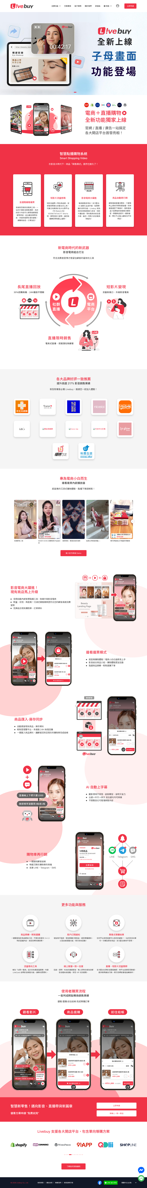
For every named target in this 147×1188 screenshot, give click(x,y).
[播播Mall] (61, 452)
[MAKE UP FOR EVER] (73, 408)
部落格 (97, 6)
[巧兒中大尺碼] (99, 430)
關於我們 (88, 6)
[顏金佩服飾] (48, 430)
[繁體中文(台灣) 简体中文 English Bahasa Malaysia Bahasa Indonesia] (127, 1183)
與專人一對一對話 (116, 1113)
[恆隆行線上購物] (48, 408)
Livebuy (22, 6)
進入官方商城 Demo (73, 553)
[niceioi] (99, 408)
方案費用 (67, 6)
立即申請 (130, 6)
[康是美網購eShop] (22, 408)
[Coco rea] (73, 430)
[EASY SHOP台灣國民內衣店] (125, 408)
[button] (70, 92)
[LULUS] (22, 430)
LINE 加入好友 (112, 1183)
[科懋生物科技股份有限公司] (86, 452)
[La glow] (125, 430)
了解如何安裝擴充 (73, 1166)
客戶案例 (77, 6)
